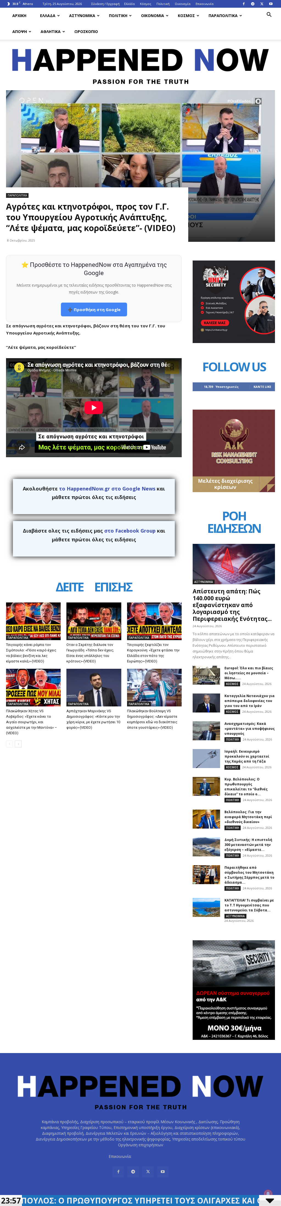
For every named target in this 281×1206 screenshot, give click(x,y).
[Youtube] (271, 4)
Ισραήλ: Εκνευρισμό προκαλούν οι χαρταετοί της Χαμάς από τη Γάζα (246, 756)
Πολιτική (163, 4)
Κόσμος (145, 4)
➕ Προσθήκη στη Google (94, 309)
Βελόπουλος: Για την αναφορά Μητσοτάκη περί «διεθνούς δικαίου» (248, 817)
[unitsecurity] (234, 341)
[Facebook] (244, 4)
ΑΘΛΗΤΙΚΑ (51, 31)
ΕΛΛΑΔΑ (47, 15)
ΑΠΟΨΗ (19, 31)
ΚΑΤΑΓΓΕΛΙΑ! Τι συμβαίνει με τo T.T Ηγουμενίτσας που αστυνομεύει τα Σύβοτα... (249, 905)
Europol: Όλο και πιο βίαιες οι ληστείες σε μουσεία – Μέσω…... (248, 673)
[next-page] (18, 744)
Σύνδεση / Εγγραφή (105, 4)
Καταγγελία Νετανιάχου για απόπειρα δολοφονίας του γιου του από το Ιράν (249, 701)
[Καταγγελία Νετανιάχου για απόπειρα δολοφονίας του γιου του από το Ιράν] (206, 703)
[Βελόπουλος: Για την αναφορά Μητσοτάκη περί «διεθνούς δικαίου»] (206, 819)
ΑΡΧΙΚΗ (19, 15)
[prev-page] (9, 744)
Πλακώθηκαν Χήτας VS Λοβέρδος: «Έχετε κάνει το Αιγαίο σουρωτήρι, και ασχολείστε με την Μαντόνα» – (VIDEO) (31, 722)
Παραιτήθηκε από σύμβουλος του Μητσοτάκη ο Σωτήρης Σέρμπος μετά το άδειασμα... (249, 875)
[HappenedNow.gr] (140, 63)
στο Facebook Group (130, 530)
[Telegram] (253, 4)
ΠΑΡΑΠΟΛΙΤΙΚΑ (223, 15)
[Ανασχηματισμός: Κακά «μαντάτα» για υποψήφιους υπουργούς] (206, 730)
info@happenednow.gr (153, 1156)
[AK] (234, 490)
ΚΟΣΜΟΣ (186, 15)
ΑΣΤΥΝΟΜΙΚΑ (82, 15)
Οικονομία (182, 4)
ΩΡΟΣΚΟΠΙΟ (86, 31)
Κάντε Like (262, 387)
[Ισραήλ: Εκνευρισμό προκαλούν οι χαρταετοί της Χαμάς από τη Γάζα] (206, 758)
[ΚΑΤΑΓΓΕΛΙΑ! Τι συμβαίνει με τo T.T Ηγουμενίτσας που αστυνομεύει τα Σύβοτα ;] (206, 907)
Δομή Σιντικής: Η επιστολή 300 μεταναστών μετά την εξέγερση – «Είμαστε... (248, 844)
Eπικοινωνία (204, 4)
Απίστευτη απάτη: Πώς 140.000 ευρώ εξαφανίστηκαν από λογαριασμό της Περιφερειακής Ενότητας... (232, 605)
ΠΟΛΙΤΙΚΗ (118, 15)
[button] (269, 15)
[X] (262, 4)
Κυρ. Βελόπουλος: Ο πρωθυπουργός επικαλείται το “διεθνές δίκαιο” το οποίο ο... (246, 786)
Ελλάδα (129, 4)
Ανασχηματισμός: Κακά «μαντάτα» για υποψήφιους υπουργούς (249, 728)
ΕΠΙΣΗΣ (113, 587)
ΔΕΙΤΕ (69, 587)
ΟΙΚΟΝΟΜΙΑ (152, 15)
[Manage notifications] (268, 1193)
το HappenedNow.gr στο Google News (107, 488)
